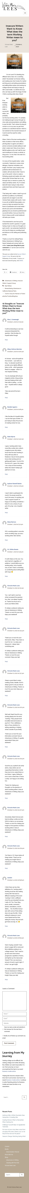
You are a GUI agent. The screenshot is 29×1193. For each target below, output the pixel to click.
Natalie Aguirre (12, 407)
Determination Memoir (12, 1152)
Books (7, 1149)
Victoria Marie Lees (9, 45)
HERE (21, 260)
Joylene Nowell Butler (14, 483)
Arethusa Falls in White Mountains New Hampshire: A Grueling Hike (13, 1116)
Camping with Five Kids (12, 1163)
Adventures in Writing (11, 281)
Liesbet (9, 878)
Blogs (6, 1157)
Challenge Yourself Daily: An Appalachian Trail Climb (13, 1126)
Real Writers (8, 286)
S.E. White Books (12, 549)
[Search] (24, 1097)
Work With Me (9, 1155)
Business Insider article (9, 1071)
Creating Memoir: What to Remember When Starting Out (13, 1121)
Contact (7, 1146)
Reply (6, 340)
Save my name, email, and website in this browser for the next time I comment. (14, 1029)
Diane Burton (11, 522)
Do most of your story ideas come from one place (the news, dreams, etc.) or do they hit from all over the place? (13, 1131)
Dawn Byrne (11, 437)
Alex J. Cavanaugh (13, 319)
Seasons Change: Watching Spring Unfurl (13, 1136)
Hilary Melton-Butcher (14, 349)
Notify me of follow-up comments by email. (13, 1037)
